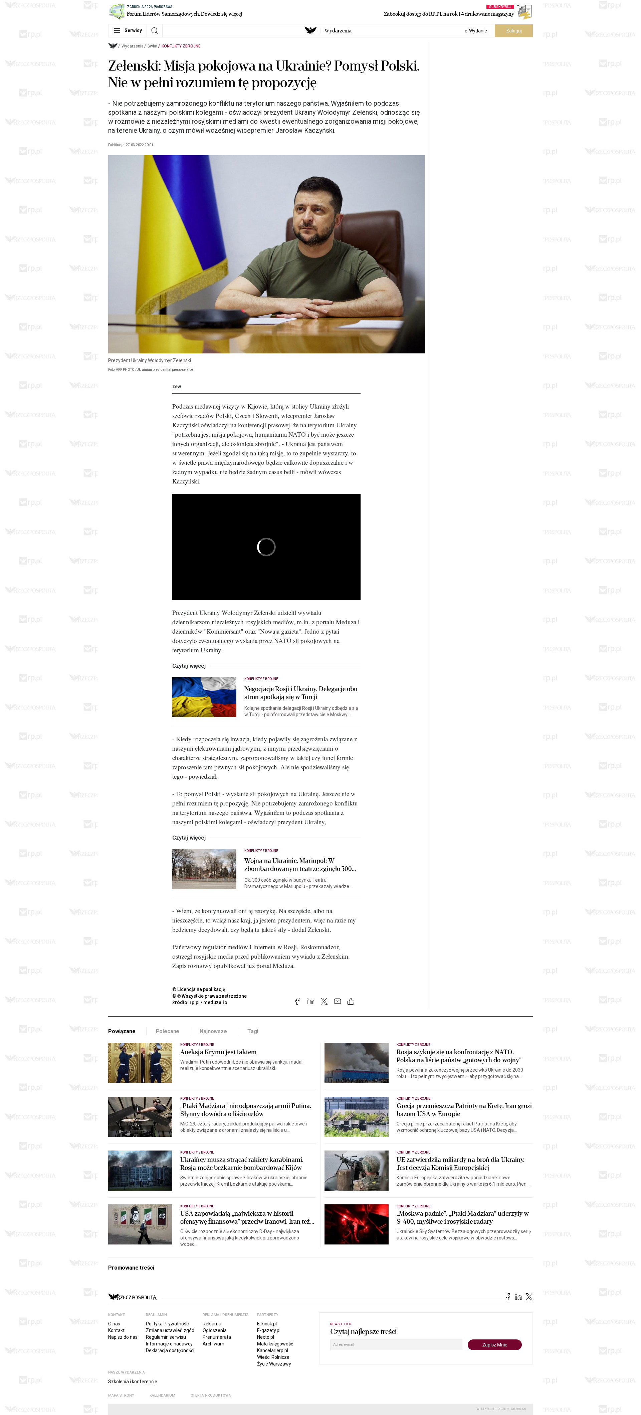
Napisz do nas (123, 1337)
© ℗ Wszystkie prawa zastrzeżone (209, 996)
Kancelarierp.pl (272, 1350)
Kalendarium (162, 1395)
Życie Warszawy (274, 1364)
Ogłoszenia (215, 1330)
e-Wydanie (476, 30)
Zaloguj (514, 30)
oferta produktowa (211, 1395)
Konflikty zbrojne (181, 46)
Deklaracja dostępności (170, 1350)
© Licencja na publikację (199, 989)
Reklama (212, 1323)
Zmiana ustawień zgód (170, 1330)
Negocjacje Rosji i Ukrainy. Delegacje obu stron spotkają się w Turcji (301, 693)
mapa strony (121, 1395)
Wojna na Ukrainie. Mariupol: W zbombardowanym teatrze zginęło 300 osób (298, 865)
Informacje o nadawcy (169, 1343)
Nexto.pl (265, 1337)
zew (176, 386)
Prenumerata (217, 1337)
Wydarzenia (338, 30)
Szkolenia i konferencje (132, 1381)
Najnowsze (213, 1031)
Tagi (252, 1031)
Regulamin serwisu (166, 1337)
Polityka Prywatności (168, 1323)
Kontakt (116, 1330)
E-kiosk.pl (267, 1323)
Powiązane (122, 1031)
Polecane (168, 1031)
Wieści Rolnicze (273, 1357)
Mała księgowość (275, 1343)
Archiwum (213, 1343)
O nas (114, 1323)
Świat (153, 46)
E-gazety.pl (268, 1330)
